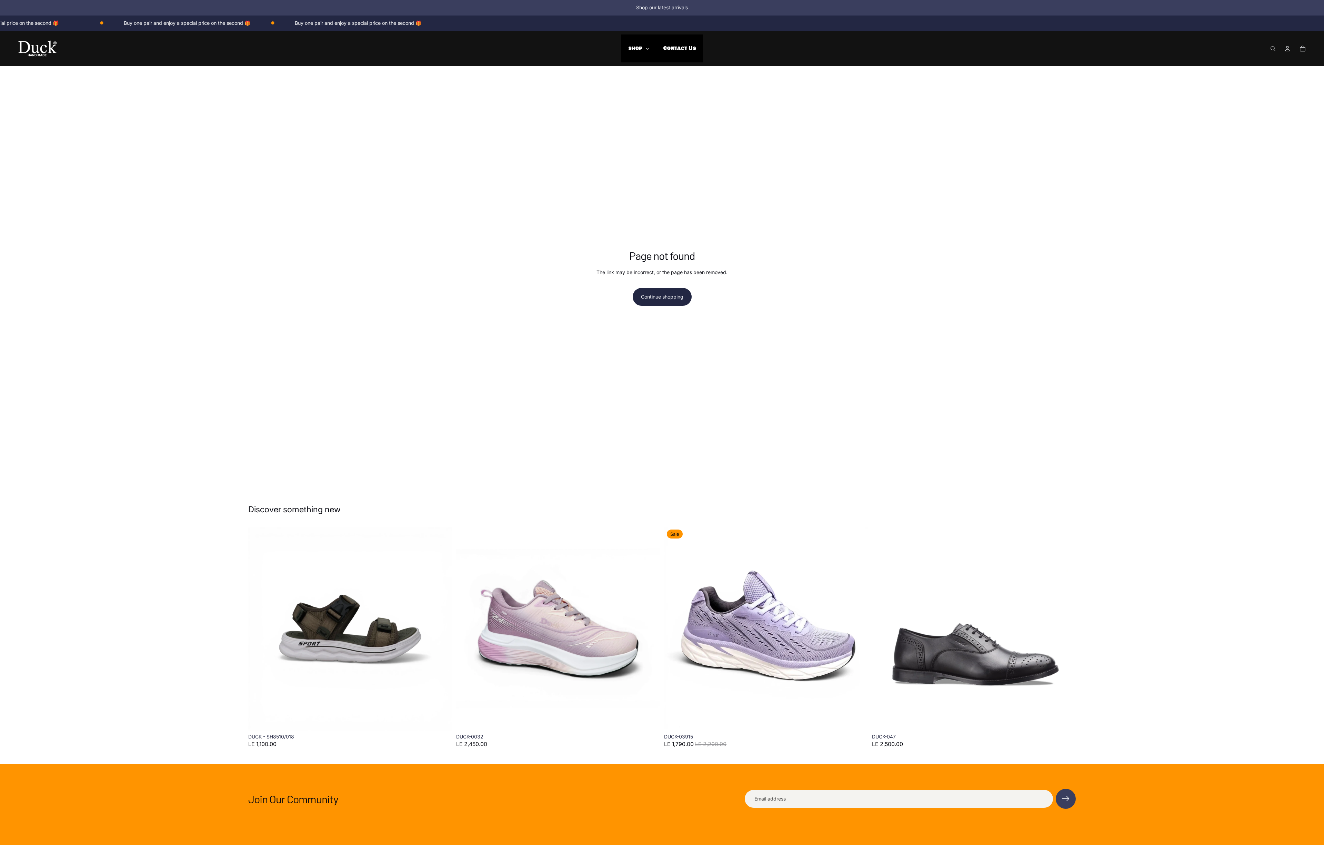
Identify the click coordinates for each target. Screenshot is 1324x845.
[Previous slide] (258, 628)
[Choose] (441, 720)
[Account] (1287, 48)
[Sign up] (1066, 799)
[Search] (1273, 48)
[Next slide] (441, 628)
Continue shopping (662, 297)
